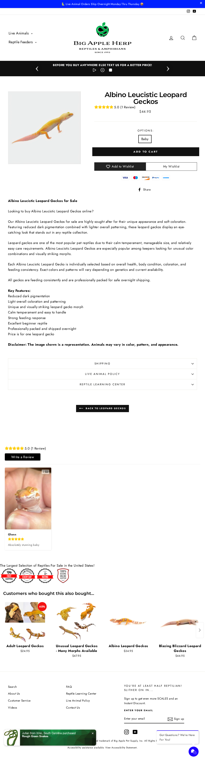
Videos (12, 708)
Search (12, 687)
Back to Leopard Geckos (105, 408)
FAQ (69, 687)
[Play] (94, 70)
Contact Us (73, 708)
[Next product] (200, 630)
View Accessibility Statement (121, 747)
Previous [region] (37, 67)
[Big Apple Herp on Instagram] (126, 731)
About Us (14, 694)
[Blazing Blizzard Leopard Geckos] (180, 622)
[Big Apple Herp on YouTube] (135, 731)
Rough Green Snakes (35, 736)
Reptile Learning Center (103, 384)
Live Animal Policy (102, 374)
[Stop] (110, 70)
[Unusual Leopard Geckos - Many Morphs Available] (76, 622)
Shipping (102, 363)
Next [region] (168, 67)
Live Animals (19, 33)
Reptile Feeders (21, 42)
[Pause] (102, 70)
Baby (145, 139)
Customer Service (19, 701)
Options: (146, 131)
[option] (102, 65)
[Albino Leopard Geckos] (128, 622)
